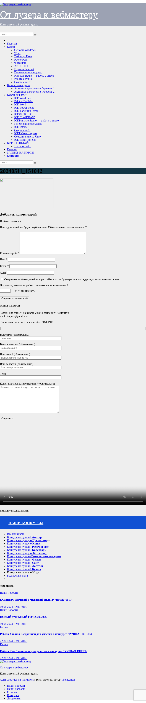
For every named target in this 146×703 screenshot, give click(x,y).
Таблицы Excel (23, 56)
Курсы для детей (17, 94)
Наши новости (9, 592)
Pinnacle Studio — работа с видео (34, 75)
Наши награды (16, 688)
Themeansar (68, 679)
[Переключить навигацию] (1, 31)
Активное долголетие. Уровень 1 (34, 88)
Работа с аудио (23, 78)
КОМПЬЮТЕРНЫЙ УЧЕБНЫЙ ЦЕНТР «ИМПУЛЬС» (36, 599)
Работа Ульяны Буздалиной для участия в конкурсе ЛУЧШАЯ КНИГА (46, 633)
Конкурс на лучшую (27, 540)
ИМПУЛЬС (20, 606)
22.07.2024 (7, 641)
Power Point (21, 59)
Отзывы (12, 692)
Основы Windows (24, 49)
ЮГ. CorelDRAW (24, 117)
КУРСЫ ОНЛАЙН (18, 142)
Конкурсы (13, 695)
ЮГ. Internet (21, 126)
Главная (12, 43)
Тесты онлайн (22, 146)
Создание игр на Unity (27, 136)
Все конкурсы (15, 533)
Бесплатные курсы (18, 85)
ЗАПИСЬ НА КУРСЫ (20, 152)
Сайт (3, 272)
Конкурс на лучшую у (23, 543)
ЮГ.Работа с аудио (25, 133)
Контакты (13, 155)
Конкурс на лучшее (34, 556)
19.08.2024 (7, 606)
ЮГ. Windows (22, 98)
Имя (3, 259)
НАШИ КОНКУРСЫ (26, 523)
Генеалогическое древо (28, 72)
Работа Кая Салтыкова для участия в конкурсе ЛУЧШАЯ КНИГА (43, 651)
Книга (4, 627)
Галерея (12, 149)
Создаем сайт (22, 82)
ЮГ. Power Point (24, 107)
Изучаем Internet (24, 69)
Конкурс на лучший (24, 537)
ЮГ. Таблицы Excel (26, 110)
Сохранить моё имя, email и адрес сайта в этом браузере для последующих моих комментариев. (62, 279)
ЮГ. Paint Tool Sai (25, 139)
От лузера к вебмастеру (49, 14)
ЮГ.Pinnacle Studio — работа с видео (36, 120)
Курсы (11, 46)
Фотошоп (20, 62)
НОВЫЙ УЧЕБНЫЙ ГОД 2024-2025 (23, 616)
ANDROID (21, 66)
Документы (14, 698)
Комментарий (9, 253)
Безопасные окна (17, 575)
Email (4, 266)
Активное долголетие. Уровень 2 (34, 91)
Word (17, 53)
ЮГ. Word (20, 104)
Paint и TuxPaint (23, 101)
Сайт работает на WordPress (17, 679)
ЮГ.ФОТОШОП (24, 114)
